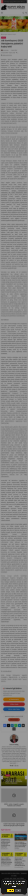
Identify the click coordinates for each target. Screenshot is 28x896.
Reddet (18, 890)
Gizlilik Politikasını (9, 884)
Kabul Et (10, 890)
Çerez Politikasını (19, 884)
